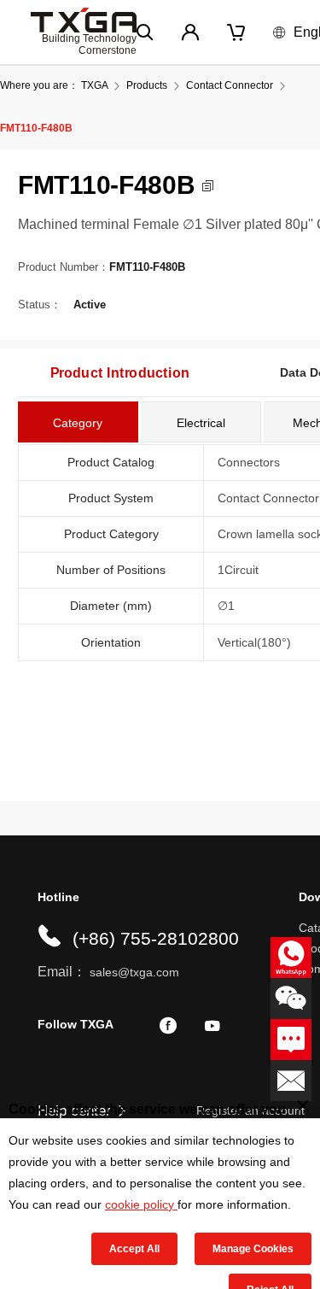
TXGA (94, 85)
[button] (207, 185)
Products (146, 85)
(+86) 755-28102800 (156, 938)
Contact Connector (229, 85)
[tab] (78, 421)
